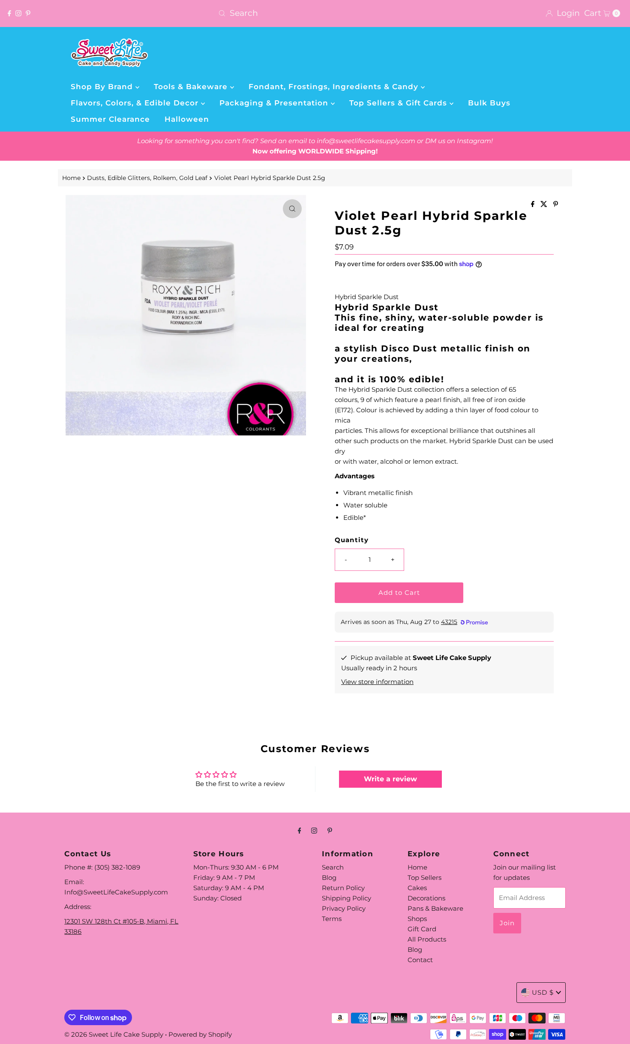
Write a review (390, 779)
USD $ (543, 992)
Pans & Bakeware (435, 908)
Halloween (187, 119)
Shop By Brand (103, 86)
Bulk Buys (489, 103)
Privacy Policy (344, 908)
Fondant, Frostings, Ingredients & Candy (335, 86)
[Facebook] (9, 13)
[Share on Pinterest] (555, 205)
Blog (329, 877)
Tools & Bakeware (192, 86)
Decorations (426, 898)
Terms (332, 919)
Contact (420, 960)
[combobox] (315, 13)
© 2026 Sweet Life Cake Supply (113, 1034)
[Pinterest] (28, 13)
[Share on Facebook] (533, 205)
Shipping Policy (346, 898)
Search (333, 867)
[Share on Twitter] (544, 205)
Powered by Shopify (200, 1034)
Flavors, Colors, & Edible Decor (136, 103)
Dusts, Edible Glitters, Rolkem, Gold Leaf (147, 177)
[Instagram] (18, 13)
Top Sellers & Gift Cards (399, 103)
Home (71, 177)
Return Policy (343, 888)
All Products (427, 939)
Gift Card (422, 929)
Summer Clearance (110, 119)
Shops (417, 919)
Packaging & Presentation (275, 103)
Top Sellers (424, 877)
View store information (377, 682)
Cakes (417, 888)
